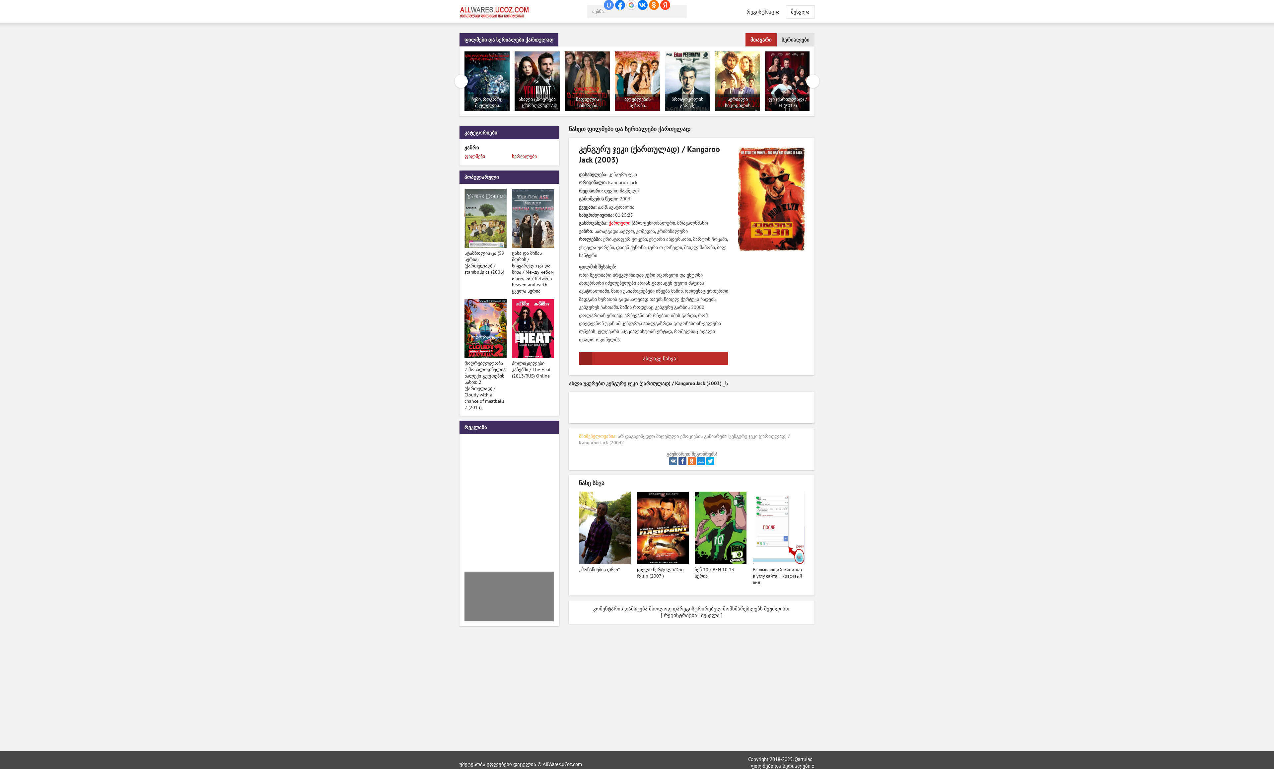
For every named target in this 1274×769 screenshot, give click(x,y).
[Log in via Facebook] (620, 5)
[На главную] (496, 11)
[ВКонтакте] (673, 461)
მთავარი (761, 40)
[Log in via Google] (631, 5)
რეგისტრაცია (763, 12)
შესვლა (710, 615)
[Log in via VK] (643, 5)
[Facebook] (682, 461)
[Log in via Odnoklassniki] (654, 5)
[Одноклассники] (692, 461)
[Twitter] (710, 461)
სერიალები (796, 40)
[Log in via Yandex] (665, 5)
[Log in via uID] (609, 5)
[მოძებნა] (680, 11)
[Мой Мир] (701, 461)
